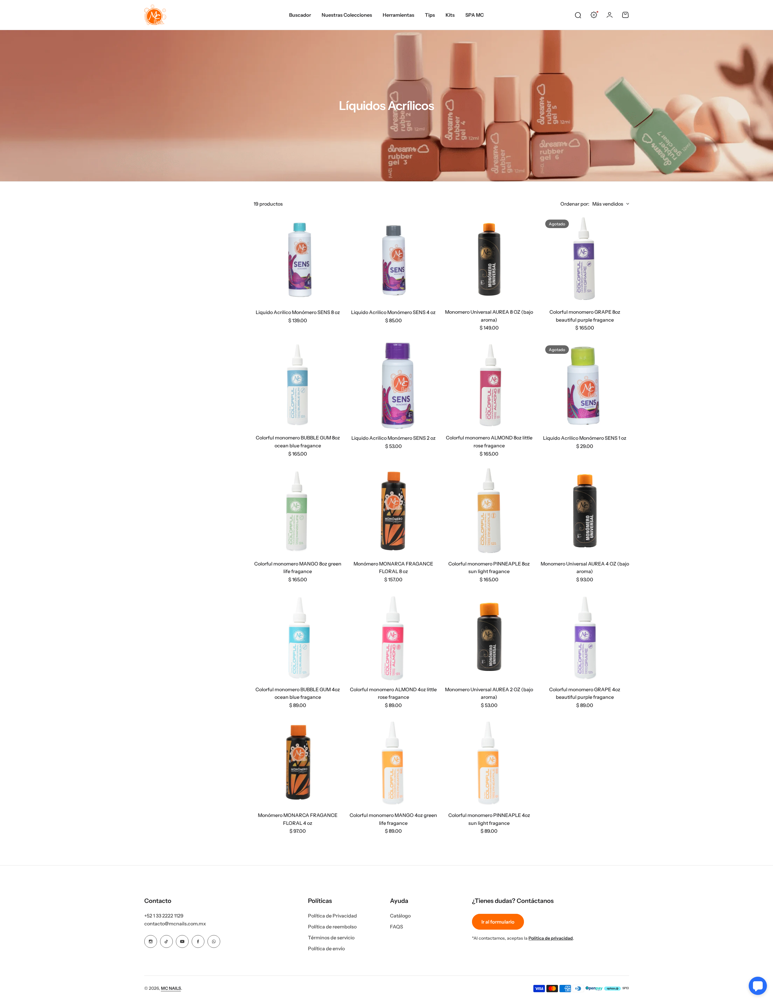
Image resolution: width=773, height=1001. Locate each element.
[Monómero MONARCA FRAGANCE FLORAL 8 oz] (393, 511)
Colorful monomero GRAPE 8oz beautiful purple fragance (584, 316)
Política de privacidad (550, 938)
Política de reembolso (332, 927)
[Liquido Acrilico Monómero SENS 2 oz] (393, 385)
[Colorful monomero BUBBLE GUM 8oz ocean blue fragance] (298, 385)
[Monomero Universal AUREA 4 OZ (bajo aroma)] (585, 511)
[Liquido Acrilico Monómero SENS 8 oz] (298, 259)
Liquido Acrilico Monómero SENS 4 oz (393, 312)
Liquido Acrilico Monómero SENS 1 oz (584, 438)
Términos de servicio (331, 937)
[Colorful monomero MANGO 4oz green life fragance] (393, 762)
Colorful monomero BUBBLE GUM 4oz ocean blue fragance (297, 693)
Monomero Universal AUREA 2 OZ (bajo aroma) (489, 693)
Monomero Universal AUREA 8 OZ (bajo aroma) (489, 316)
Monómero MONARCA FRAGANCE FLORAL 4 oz (297, 819)
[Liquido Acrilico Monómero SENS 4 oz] (393, 259)
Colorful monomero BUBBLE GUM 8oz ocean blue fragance (298, 442)
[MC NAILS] (155, 15)
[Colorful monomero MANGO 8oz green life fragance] (298, 511)
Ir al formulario (498, 922)
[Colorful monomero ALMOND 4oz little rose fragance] (393, 637)
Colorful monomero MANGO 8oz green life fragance (297, 568)
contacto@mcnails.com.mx (175, 924)
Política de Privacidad (332, 916)
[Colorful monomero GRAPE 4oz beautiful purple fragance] (585, 637)
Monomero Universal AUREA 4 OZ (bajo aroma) (585, 568)
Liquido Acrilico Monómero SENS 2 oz (393, 438)
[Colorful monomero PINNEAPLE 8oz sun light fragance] (489, 511)
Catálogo (400, 916)
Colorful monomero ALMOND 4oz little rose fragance (393, 693)
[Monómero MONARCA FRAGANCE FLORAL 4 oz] (298, 762)
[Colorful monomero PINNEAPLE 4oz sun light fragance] (489, 762)
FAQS (396, 927)
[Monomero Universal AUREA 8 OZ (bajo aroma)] (489, 259)
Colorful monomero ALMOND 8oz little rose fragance (489, 442)
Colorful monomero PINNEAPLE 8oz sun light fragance (489, 568)
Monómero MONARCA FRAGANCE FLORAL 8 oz (393, 568)
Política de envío (326, 948)
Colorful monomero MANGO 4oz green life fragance (393, 819)
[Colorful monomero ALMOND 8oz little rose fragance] (489, 385)
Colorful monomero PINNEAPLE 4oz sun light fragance (489, 819)
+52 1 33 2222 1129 (163, 916)
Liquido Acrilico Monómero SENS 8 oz (298, 312)
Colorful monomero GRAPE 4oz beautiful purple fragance (584, 693)
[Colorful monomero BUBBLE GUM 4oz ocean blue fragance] (298, 637)
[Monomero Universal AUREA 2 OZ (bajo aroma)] (489, 637)
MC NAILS (171, 988)
